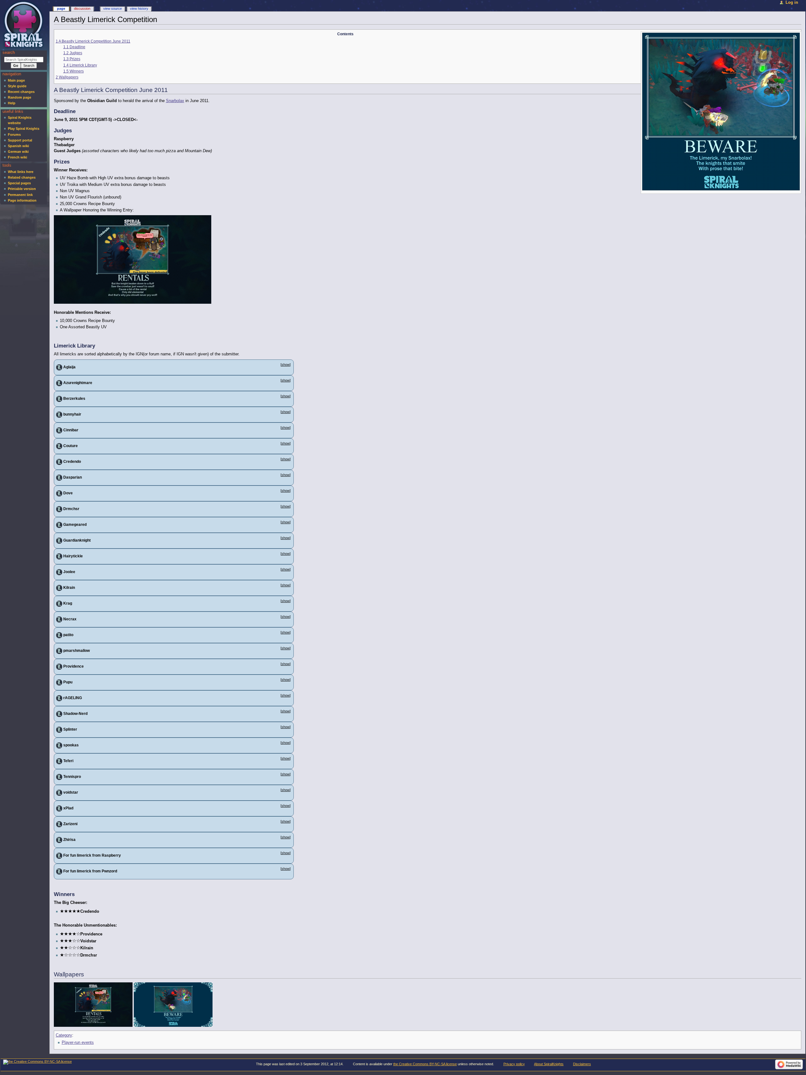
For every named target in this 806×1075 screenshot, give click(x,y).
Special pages (19, 183)
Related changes (22, 177)
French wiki (17, 157)
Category (64, 1035)
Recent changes (21, 92)
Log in (792, 2)
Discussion (82, 8)
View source (112, 8)
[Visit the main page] (24, 24)
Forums (14, 134)
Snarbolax (175, 101)
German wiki (18, 151)
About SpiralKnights (549, 1064)
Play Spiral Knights (23, 128)
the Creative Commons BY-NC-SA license (425, 1064)
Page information (22, 200)
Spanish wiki (18, 146)
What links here (20, 172)
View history (139, 8)
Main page (16, 80)
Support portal (20, 140)
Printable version (22, 189)
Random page (19, 97)
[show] (286, 364)
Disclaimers (582, 1064)
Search (9, 52)
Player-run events (78, 1042)
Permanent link (20, 195)
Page (61, 8)
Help (11, 103)
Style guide (17, 86)
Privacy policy (514, 1064)
